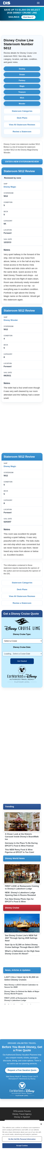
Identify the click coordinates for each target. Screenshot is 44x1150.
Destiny (22, 69)
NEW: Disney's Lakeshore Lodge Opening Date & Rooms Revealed (20, 893)
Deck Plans (22, 118)
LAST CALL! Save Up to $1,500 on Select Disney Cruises (21, 978)
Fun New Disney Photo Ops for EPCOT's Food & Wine (19, 900)
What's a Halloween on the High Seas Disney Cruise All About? (22, 952)
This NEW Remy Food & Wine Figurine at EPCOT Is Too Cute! (19, 851)
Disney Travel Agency (22, 1114)
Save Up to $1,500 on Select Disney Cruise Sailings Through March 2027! (22, 946)
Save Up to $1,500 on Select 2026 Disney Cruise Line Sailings (22, 13)
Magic (22, 86)
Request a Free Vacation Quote (22, 1070)
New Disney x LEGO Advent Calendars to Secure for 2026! (21, 986)
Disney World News (15, 858)
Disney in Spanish (22, 1117)
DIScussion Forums (22, 1111)
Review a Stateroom (22, 132)
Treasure (22, 92)
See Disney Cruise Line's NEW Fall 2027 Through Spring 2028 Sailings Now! (21, 938)
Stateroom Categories (22, 111)
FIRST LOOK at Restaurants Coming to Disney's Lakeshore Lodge (22, 887)
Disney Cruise (12, 908)
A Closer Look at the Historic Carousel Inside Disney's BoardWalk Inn (22, 836)
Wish (22, 98)
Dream (22, 75)
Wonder (22, 104)
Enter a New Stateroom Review (22, 162)
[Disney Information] (6, 2)
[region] (22, 1135)
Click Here (27, 17)
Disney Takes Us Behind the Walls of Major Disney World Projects (21, 992)
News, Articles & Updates (17, 970)
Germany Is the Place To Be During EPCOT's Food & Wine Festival (21, 844)
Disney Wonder (11, 320)
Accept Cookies (22, 1145)
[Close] (41, 1124)
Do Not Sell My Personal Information (22, 1139)
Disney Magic (10, 187)
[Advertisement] (22, 427)
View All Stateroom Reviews (22, 125)
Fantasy (22, 80)
